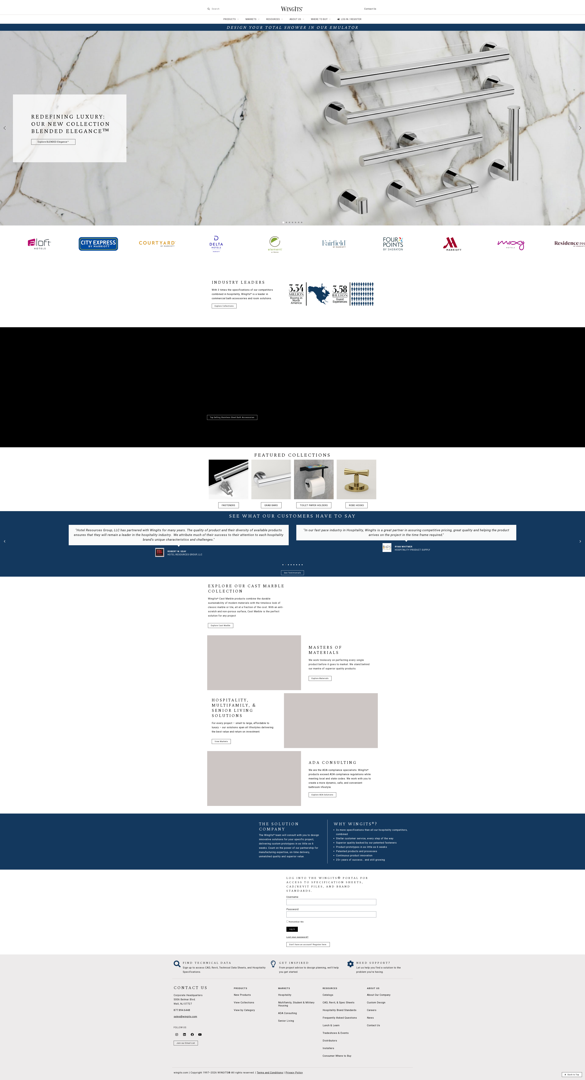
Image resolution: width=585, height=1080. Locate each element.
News (370, 1017)
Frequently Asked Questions (340, 1017)
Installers (328, 1048)
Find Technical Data (207, 963)
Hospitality (284, 994)
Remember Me (296, 921)
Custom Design (376, 1002)
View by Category (244, 1010)
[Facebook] (192, 1035)
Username (292, 897)
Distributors (330, 1040)
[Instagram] (177, 1035)
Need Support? (373, 963)
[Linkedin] (184, 1035)
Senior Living (286, 1020)
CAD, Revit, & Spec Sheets (339, 1002)
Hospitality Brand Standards (339, 1010)
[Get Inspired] (273, 964)
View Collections (244, 1002)
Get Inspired (294, 963)
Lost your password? (297, 937)
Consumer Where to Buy (337, 1055)
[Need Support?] (350, 964)
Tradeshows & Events (336, 1033)
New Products (242, 994)
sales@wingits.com (185, 1016)
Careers (371, 1010)
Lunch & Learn (331, 1025)
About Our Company (379, 994)
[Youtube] (200, 1035)
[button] (4, 128)
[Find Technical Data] (177, 964)
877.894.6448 (182, 1010)
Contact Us (370, 9)
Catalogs (328, 994)
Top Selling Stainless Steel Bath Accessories (232, 417)
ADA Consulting (287, 1013)
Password (292, 909)
